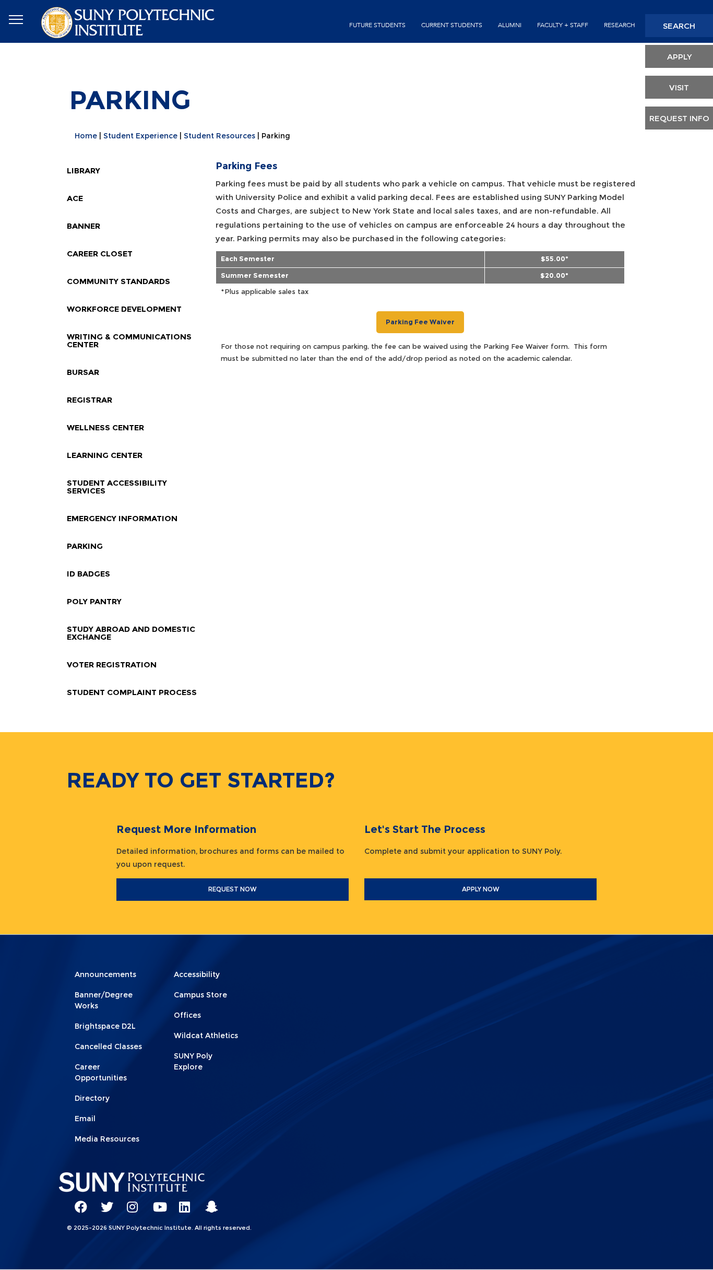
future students (377, 25)
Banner (83, 226)
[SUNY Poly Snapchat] (207, 1202)
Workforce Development (124, 309)
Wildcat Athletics (206, 1035)
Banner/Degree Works (104, 1000)
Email (85, 1118)
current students (451, 25)
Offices (187, 1015)
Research (619, 25)
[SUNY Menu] (15, 20)
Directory (92, 1098)
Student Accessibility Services (117, 487)
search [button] (679, 26)
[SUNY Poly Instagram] (129, 1202)
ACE (75, 198)
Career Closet (100, 253)
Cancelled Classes (108, 1046)
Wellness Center (105, 427)
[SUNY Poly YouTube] (155, 1202)
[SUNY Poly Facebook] (77, 1202)
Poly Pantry (94, 601)
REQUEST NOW (232, 889)
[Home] (129, 22)
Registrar (89, 400)
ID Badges (88, 574)
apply (679, 57)
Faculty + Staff (562, 25)
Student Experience (140, 135)
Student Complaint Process (132, 692)
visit (679, 87)
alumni (509, 25)
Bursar (83, 372)
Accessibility (197, 974)
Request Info (679, 118)
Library (83, 170)
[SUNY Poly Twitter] (103, 1202)
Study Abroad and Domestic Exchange (131, 633)
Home (86, 135)
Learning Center (104, 455)
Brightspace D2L (105, 1026)
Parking (85, 546)
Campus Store (200, 994)
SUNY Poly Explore (193, 1061)
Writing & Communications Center (129, 340)
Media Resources (107, 1139)
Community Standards (118, 281)
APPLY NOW (481, 889)
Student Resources (219, 135)
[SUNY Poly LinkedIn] (181, 1202)
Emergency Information (122, 518)
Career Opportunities (101, 1072)
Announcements (105, 974)
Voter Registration (112, 664)
